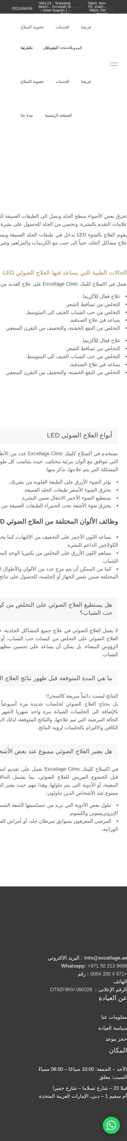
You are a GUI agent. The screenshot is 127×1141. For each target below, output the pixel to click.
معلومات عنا (114, 1017)
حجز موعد (116, 1039)
